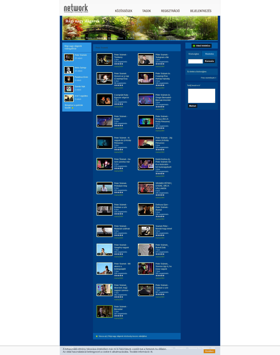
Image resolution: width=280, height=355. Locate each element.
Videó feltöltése (203, 46)
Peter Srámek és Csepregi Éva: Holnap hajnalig (163, 76)
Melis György (80, 68)
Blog (110, 38)
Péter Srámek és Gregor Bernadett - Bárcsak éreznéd (164, 97)
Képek (89, 38)
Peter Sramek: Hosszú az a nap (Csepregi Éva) (121, 76)
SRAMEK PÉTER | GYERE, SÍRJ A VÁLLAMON (164, 186)
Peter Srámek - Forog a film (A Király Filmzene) (163, 119)
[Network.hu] (76, 10)
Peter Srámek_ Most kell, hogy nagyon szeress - (121, 288)
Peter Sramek (81, 55)
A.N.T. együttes (81, 96)
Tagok (78, 38)
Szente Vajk (80, 86)
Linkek (131, 38)
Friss (142, 38)
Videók (100, 38)
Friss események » (208, 78)
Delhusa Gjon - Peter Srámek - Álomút (162, 207)
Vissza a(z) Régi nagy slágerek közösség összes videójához (122, 336)
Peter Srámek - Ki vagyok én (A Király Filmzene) (122, 140)
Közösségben (194, 54)
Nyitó (67, 38)
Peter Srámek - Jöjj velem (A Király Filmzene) (164, 140)
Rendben (209, 351)
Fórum (120, 38)
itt (151, 351)
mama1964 (118, 66)
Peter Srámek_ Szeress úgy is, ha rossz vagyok (164, 266)
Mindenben (209, 54)
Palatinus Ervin (81, 77)
